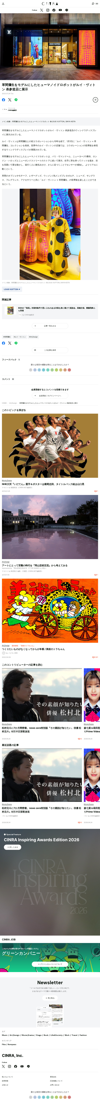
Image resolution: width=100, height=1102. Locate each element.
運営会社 (53, 1077)
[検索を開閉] (93, 4)
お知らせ (5, 1085)
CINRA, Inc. (12, 1055)
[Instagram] (47, 10)
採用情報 (5, 1081)
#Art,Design (33, 337)
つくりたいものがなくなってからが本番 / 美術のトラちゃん (33, 649)
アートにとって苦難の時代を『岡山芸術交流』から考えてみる (35, 565)
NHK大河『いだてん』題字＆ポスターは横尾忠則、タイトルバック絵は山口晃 (43, 484)
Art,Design (13, 403)
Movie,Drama (28, 1035)
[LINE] (66, 10)
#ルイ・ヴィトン (20, 337)
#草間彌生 (7, 337)
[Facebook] (53, 10)
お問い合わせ (54, 1085)
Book (46, 1035)
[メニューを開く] (97, 4)
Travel (74, 1035)
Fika (4, 1044)
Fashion (83, 1035)
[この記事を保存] (95, 99)
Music (5, 1035)
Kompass (12, 1044)
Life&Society (57, 1035)
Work (67, 1035)
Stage (39, 1035)
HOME (4, 403)
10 (69, 370)
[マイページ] (3, 4)
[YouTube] (60, 10)
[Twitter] (41, 10)
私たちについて (7, 1077)
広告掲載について (56, 1081)
